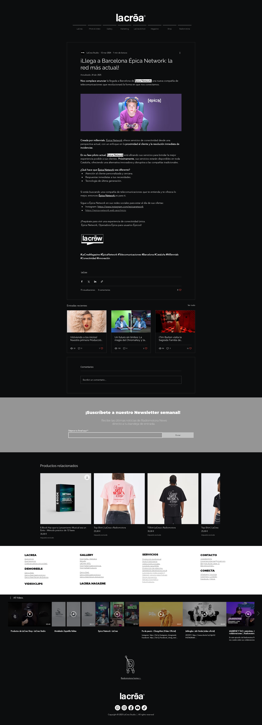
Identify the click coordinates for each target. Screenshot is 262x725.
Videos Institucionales (151, 564)
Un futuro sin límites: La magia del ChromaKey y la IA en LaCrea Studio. (130, 338)
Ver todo (191, 305)
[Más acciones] (179, 52)
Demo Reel (29, 573)
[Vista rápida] (65, 498)
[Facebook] (131, 707)
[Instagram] (124, 707)
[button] (16, 598)
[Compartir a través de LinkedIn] (95, 281)
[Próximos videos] (258, 613)
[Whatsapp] (117, 707)
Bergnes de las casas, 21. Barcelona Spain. (210, 564)
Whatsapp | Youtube (208, 574)
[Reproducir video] (30, 614)
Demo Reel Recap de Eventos (36, 577)
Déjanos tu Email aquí (77, 431)
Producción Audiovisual (151, 559)
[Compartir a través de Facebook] (82, 281)
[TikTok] (144, 707)
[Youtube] (137, 707)
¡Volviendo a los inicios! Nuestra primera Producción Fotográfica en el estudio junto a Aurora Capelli (86, 338)
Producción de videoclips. (152, 568)
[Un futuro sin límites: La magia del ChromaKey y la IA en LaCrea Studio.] (131, 321)
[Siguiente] (216, 498)
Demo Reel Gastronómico (35, 575)
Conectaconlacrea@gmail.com (212, 561)
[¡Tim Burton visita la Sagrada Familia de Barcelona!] (175, 321)
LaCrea (84, 272)
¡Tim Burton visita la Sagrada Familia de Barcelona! (170, 338)
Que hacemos (30, 561)
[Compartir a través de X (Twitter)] (88, 281)
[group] (130, 506)
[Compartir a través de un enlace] (102, 281)
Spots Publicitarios (149, 561)
